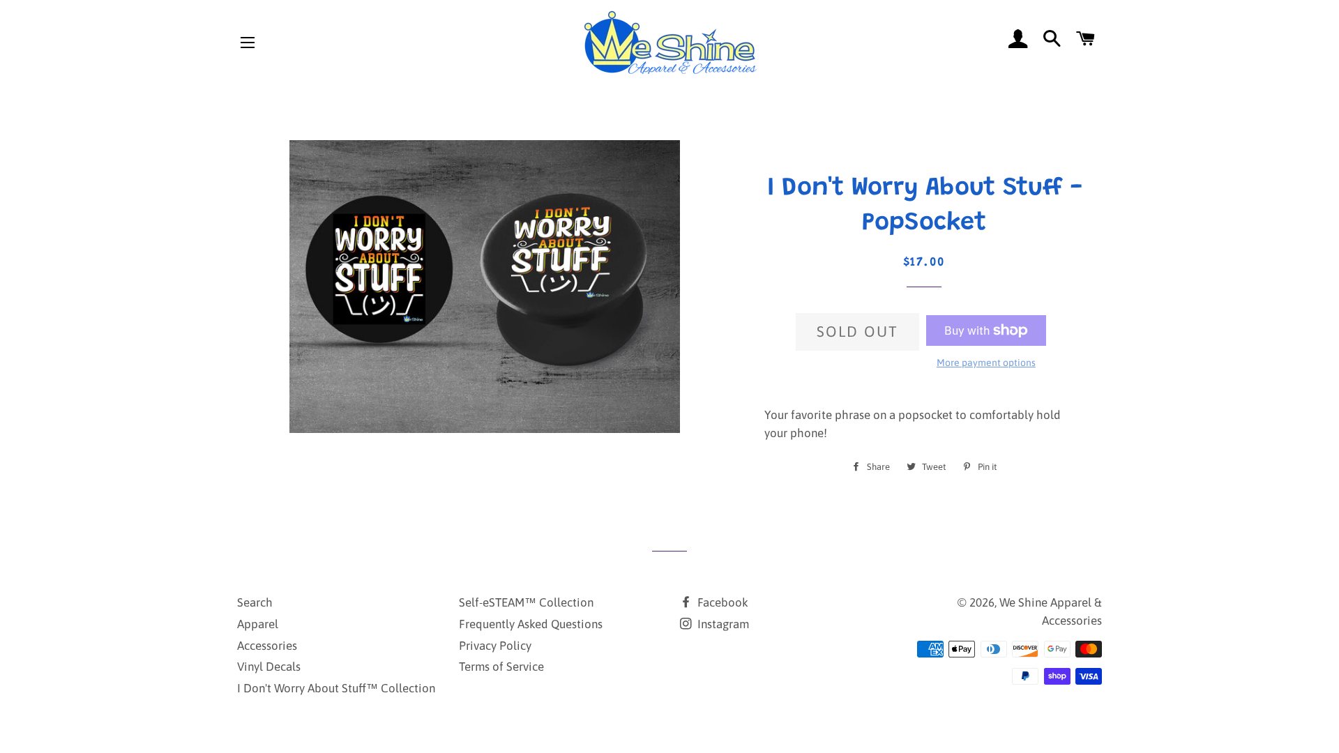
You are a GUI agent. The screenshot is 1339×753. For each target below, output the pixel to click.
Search (255, 602)
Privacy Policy (495, 646)
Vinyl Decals (269, 667)
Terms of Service (501, 667)
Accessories (267, 646)
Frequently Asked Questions (531, 624)
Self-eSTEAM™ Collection (526, 602)
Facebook (721, 602)
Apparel (257, 624)
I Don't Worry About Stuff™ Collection (336, 688)
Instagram (722, 624)
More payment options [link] (986, 362)
